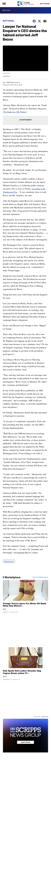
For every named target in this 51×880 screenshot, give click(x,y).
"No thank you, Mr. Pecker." (15, 111)
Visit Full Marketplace (40, 577)
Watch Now (44, 3)
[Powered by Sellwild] (44, 716)
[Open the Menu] (4, 4)
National (8, 21)
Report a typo (9, 561)
